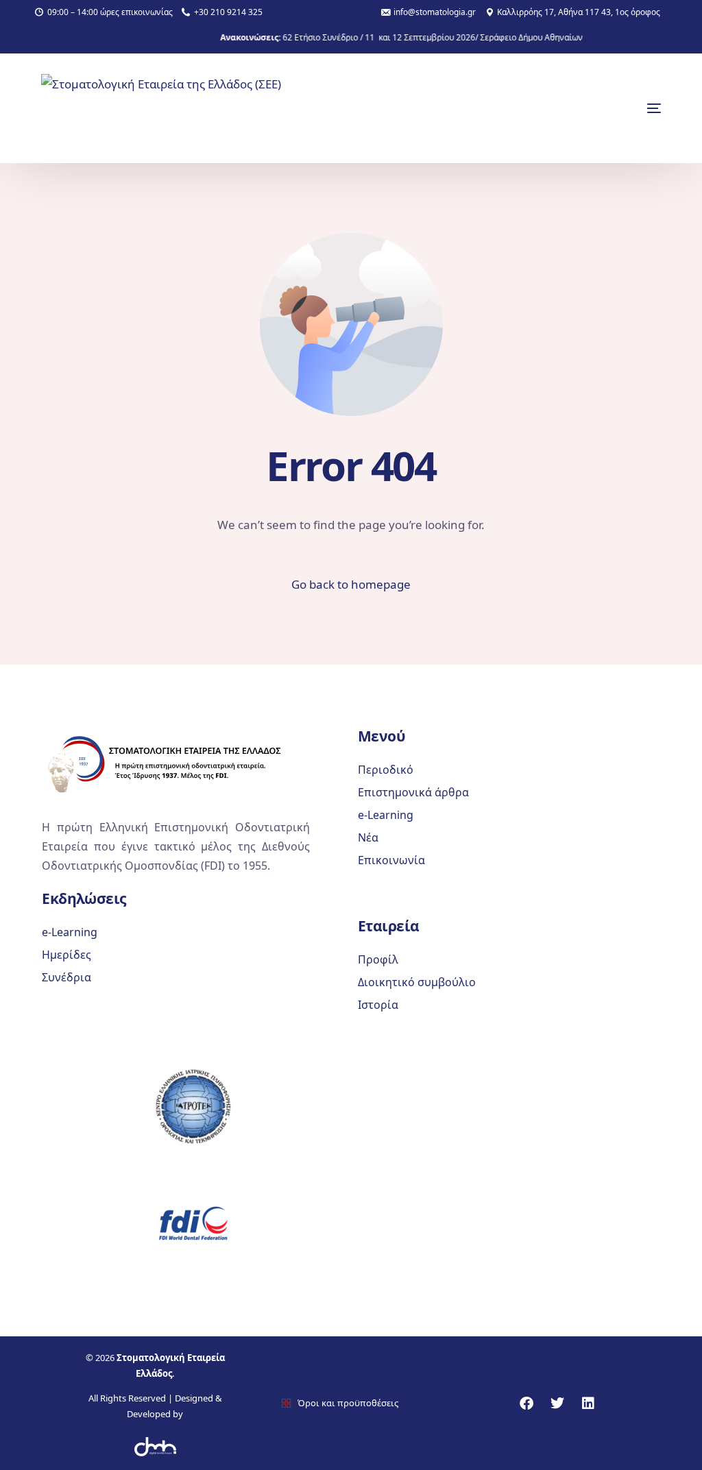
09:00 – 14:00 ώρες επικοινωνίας (110, 12)
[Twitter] (557, 1403)
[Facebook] (526, 1403)
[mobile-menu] (626, 108)
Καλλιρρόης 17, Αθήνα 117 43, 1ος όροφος (578, 12)
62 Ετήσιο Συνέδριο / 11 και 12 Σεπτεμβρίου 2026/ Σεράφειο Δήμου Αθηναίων (411, 38)
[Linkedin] (588, 1403)
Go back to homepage (351, 584)
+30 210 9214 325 (228, 12)
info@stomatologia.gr (435, 12)
